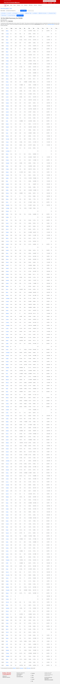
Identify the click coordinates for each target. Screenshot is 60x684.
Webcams (40, 5)
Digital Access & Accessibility (49, 679)
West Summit (8, 394)
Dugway (7, 475)
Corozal (7, 535)
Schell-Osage (8, 550)
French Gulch (8, 614)
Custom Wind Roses (12, 15)
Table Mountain (8, 39)
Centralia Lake (8, 277)
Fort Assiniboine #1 (9, 90)
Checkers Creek (8, 599)
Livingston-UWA (8, 322)
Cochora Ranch (8, 538)
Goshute (7, 469)
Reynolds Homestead (9, 262)
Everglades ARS (9, 175)
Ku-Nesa (7, 415)
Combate (7, 208)
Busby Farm (8, 626)
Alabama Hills (8, 665)
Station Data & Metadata (5, 8)
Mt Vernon (7, 193)
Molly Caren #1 (8, 75)
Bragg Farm (8, 235)
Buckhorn (7, 608)
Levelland (7, 298)
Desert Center (8, 520)
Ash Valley (8, 602)
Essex (7, 526)
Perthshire (7, 160)
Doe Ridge (8, 544)
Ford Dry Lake (8, 523)
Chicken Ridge (8, 424)
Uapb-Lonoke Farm (9, 117)
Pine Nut (7, 406)
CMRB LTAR (8, 557)
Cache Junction (8, 385)
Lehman (7, 301)
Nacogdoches (8, 638)
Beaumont (7, 593)
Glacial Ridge (8, 172)
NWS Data (30, 5)
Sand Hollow (8, 451)
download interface (51, 24)
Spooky (7, 448)
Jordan (7, 343)
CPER (7, 563)
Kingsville (7, 590)
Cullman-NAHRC (9, 319)
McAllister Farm (8, 226)
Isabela (7, 178)
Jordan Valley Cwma (9, 418)
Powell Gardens (8, 196)
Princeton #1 (8, 54)
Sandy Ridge (8, 310)
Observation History (52, 13)
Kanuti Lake (8, 596)
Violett (7, 334)
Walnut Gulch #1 (9, 108)
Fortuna (7, 346)
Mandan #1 (8, 93)
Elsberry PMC (8, 620)
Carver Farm (8, 623)
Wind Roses (4, 15)
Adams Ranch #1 (9, 78)
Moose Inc (7, 199)
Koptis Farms (8, 511)
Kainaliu (7, 280)
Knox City (7, 575)
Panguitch (7, 445)
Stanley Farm (8, 187)
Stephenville (8, 581)
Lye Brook (7, 151)
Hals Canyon (8, 466)
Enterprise (7, 361)
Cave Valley (8, 457)
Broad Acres (8, 502)
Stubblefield (8, 617)
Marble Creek (8, 421)
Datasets (18, 5)
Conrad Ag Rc (8, 331)
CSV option (28, 668)
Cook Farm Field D (9, 566)
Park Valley (8, 433)
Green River (8, 370)
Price (7, 373)
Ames (7, 120)
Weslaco (7, 587)
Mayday (7, 313)
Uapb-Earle (8, 250)
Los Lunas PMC (8, 481)
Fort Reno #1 (8, 99)
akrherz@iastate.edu (20, 676)
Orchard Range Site (9, 36)
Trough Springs (8, 403)
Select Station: (3, 10)
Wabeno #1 (8, 48)
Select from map (30, 10)
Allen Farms (8, 229)
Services (35, 5)
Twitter (32, 675)
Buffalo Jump (8, 427)
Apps (11, 5)
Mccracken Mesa (9, 397)
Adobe (7, 659)
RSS (32, 681)
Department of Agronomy (6, 677)
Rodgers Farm (8, 42)
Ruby (7, 641)
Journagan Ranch (9, 554)
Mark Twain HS (8, 629)
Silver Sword (8, 289)
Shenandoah (8, 259)
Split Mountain (8, 436)
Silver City (7, 253)
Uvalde (7, 584)
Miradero (7, 650)
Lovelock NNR (8, 328)
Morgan (7, 376)
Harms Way (8, 472)
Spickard (7, 163)
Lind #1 (7, 96)
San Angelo (8, 572)
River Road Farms (9, 517)
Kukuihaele (8, 283)
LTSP (7, 644)
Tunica (7, 129)
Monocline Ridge (9, 611)
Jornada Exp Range (9, 478)
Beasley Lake (8, 123)
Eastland (7, 367)
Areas (14, 5)
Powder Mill (8, 169)
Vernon (7, 578)
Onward (7, 126)
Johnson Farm (8, 316)
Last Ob (9, 13)
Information (4, 13)
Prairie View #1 (8, 81)
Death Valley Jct (8, 541)
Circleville (7, 352)
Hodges (7, 184)
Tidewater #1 (8, 60)
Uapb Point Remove (9, 265)
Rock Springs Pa (9, 135)
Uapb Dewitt (8, 268)
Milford (7, 364)
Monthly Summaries (43, 13)
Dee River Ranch (9, 493)
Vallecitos (7, 656)
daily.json (21, 668)
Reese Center (8, 295)
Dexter (7, 166)
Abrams (7, 271)
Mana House (8, 292)
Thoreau (7, 653)
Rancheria (8, 662)
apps (54, 2)
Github (32, 677)
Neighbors (35, 13)
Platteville (7, 560)
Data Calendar (20, 15)
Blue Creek (8, 382)
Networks (25, 5)
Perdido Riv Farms (9, 514)
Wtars (7, 181)
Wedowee (7, 496)
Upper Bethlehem (9, 349)
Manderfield (8, 442)
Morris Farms (8, 505)
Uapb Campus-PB (9, 244)
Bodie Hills (8, 605)
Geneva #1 (8, 66)
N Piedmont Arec (9, 145)
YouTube (32, 679)
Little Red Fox (8, 439)
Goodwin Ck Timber (9, 105)
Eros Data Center (9, 223)
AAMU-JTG (8, 190)
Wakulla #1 (8, 63)
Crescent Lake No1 (9, 45)
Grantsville (8, 430)
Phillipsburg (8, 274)
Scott (7, 220)
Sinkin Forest (8, 647)
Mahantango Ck (8, 114)
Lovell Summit (8, 412)
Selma (7, 499)
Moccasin (7, 337)
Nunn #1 (7, 84)
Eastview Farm (8, 232)
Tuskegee (7, 325)
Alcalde (7, 487)
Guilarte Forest (8, 157)
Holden (7, 358)
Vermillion (7, 460)
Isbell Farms (8, 490)
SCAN (11, 8)
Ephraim (7, 355)
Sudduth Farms (8, 508)
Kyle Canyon (8, 400)
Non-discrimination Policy (48, 677)
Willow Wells (8, 307)
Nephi (7, 388)
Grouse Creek (8, 454)
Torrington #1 (8, 87)
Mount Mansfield (9, 148)
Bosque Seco (8, 211)
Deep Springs (8, 532)
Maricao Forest (8, 30)
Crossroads (8, 304)
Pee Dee (7, 139)
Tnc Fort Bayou (8, 241)
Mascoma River (8, 154)
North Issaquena (9, 256)
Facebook (33, 673)
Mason (7, 51)
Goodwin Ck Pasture (9, 102)
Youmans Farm (8, 142)
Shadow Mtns (8, 529)
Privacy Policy (47, 678)
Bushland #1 (8, 57)
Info (22, 5)
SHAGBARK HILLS (9, 214)
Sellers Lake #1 (8, 69)
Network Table (28, 13)
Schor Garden (8, 202)
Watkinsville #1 (8, 72)
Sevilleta (7, 484)
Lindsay (7, 33)
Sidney (7, 340)
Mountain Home (8, 379)
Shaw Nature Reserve (9, 635)
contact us (45, 2)
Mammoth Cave (8, 238)
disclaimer (50, 2)
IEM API (14, 668)
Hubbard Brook (8, 217)
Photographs (15, 13)
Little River (8, 111)
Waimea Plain (8, 286)
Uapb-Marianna (8, 247)
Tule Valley (8, 463)
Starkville (7, 205)
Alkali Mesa (8, 391)
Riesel (7, 569)
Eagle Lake (8, 547)
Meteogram (22, 13)
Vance (7, 132)
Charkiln (7, 409)
